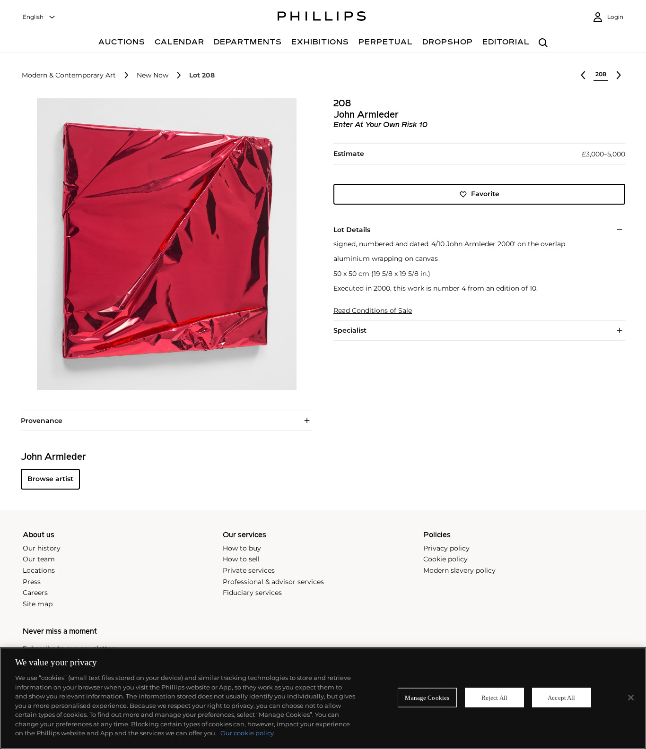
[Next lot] (618, 75)
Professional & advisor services (273, 581)
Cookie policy (445, 559)
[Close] (630, 697)
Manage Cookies (427, 697)
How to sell (241, 559)
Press (32, 581)
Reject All (494, 697)
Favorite (485, 194)
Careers (35, 592)
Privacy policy (446, 548)
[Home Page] (322, 17)
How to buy (242, 548)
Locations (39, 570)
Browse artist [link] (50, 478)
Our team (39, 559)
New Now (152, 75)
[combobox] (39, 17)
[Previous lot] (583, 75)
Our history (42, 548)
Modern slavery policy (459, 570)
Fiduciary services (252, 592)
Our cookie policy (247, 733)
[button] (164, 244)
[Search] (543, 43)
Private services (249, 570)
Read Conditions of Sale (372, 311)
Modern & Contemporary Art (69, 75)
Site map (37, 604)
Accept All (561, 697)
